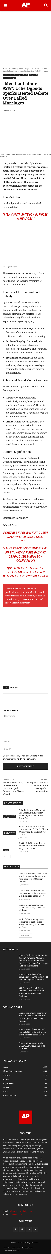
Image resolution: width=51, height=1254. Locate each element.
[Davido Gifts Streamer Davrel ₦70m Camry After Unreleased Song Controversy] (9, 846)
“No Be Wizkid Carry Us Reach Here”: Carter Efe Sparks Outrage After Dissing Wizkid (13, 788)
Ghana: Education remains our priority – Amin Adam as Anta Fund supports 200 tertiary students (33, 877)
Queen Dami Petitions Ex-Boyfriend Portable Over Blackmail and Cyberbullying (25, 572)
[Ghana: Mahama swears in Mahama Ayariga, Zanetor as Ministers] (9, 908)
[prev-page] (4, 856)
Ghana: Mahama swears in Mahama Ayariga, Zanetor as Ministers (32, 907)
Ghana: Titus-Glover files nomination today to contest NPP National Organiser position (33, 977)
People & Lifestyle (9, 78)
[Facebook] (14, 117)
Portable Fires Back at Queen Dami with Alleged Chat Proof (25, 537)
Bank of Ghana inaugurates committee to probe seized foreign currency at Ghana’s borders (31, 923)
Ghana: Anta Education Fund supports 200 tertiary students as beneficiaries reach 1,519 (32, 893)
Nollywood (33, 75)
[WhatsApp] (32, 117)
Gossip (25, 75)
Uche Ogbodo (15, 687)
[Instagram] (22, 1229)
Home (5, 68)
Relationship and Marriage (19, 68)
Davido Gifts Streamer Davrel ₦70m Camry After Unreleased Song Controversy (32, 846)
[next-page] (8, 856)
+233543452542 (27, 599)
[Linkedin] (39, 117)
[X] (20, 117)
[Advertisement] (25, 37)
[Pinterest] (26, 117)
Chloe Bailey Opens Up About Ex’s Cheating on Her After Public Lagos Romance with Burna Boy (32, 814)
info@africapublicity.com (17, 602)
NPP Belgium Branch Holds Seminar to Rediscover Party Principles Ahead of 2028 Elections (31, 992)
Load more (25, 935)
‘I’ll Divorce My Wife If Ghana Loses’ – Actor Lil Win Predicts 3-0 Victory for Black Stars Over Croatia (33, 830)
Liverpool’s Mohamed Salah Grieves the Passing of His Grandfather (37, 786)
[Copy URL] (45, 117)
